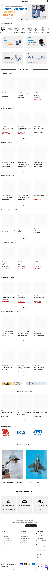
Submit (31, 525)
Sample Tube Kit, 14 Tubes (8, 94)
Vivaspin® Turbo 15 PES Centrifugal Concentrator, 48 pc (8, 332)
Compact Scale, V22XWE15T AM (22, 298)
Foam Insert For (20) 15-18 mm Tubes (24, 94)
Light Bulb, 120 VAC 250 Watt (23, 230)
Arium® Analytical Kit (7, 367)
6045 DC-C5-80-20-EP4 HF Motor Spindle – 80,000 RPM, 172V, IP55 (8, 163)
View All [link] (14, 426)
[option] (24, 12)
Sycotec (4, 161)
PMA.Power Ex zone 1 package (39, 129)
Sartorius (5, 126)
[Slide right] (46, 505)
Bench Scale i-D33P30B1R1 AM (24, 263)
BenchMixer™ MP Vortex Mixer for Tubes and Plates (7, 196)
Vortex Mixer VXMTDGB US (40, 195)
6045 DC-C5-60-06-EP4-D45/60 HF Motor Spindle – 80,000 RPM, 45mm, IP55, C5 (23, 163)
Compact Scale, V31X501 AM (40, 298)
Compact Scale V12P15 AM (8, 297)
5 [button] (26, 19)
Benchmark (5, 194)
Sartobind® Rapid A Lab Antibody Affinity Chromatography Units (39, 332)
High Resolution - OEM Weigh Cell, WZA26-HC (23, 332)
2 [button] (22, 19)
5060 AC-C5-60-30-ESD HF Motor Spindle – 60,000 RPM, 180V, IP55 (40, 163)
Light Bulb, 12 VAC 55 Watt (40, 230)
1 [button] (21, 19)
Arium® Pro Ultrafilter (39, 367)
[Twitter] (37, 557)
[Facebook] (37, 555)
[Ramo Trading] (24, 12)
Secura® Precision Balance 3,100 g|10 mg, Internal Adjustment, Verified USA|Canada (8, 129)
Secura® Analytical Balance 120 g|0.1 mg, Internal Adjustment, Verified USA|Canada (24, 129)
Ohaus (4, 92)
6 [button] (27, 19)
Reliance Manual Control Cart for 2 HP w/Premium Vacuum (40, 413)
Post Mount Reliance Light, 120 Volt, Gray (8, 230)
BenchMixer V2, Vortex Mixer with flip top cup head (23, 196)
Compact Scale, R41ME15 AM (40, 263)
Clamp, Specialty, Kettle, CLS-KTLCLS (39, 94)
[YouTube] (44, 555)
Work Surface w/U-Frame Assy (24, 412)
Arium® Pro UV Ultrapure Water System (24, 368)
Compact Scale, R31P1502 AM (8, 263)
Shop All (10, 73)
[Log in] (43, 1)
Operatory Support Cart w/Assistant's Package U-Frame (8, 413)
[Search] (5, 1)
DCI (3, 228)
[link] (36, 58)
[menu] (1, 1)
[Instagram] (40, 555)
